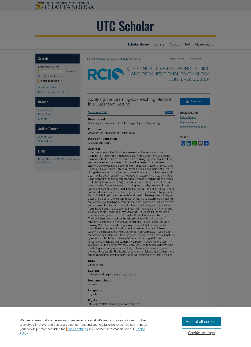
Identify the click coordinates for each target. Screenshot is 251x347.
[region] (125, 327)
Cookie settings (77, 329)
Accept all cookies (201, 321)
